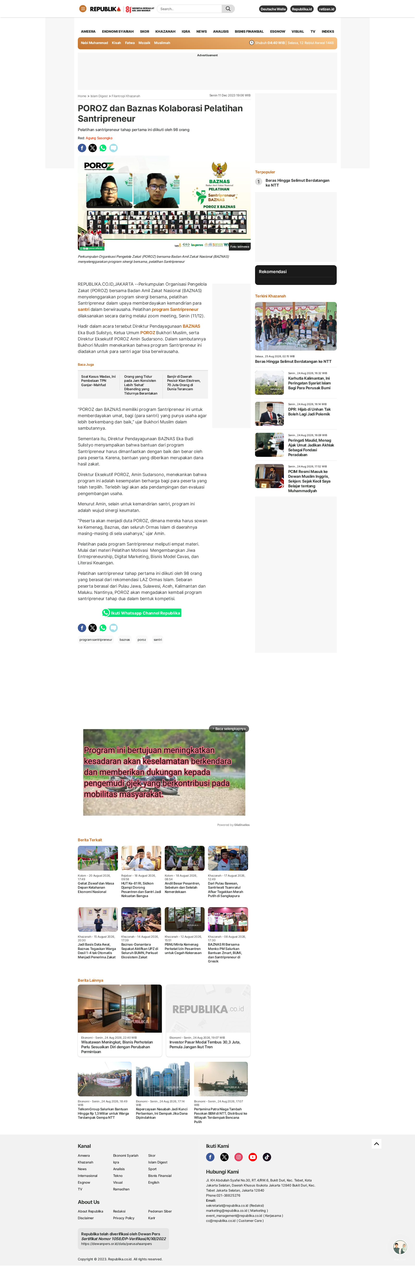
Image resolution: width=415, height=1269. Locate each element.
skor (144, 31)
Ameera (84, 1155)
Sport (152, 1169)
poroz (142, 639)
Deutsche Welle (273, 9)
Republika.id (302, 9)
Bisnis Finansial (249, 31)
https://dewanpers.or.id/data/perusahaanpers (116, 1244)
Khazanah (85, 1162)
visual (298, 31)
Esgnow (84, 1182)
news (201, 31)
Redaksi (119, 1211)
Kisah (116, 43)
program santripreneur (95, 639)
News (82, 1169)
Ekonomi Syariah (118, 31)
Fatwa (130, 43)
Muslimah (162, 43)
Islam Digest (99, 96)
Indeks (328, 31)
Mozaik (144, 43)
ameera (88, 31)
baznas (125, 639)
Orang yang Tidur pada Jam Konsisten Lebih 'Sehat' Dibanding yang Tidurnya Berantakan (141, 384)
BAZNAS (191, 326)
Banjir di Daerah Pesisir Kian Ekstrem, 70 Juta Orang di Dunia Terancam (184, 382)
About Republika (90, 1211)
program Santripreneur (174, 309)
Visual (117, 1182)
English (153, 1182)
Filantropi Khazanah (126, 96)
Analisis (119, 1169)
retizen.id (326, 9)
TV (313, 31)
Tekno (117, 1176)
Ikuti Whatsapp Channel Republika (145, 613)
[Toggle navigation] (83, 9)
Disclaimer (86, 1218)
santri (84, 309)
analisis (220, 31)
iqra (186, 31)
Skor (151, 1155)
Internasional (87, 1176)
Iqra (116, 1162)
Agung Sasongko (99, 138)
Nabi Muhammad (94, 43)
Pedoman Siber (159, 1211)
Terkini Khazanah (270, 296)
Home (82, 96)
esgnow (277, 31)
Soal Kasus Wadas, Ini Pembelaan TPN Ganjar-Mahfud (98, 380)
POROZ (147, 332)
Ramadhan (121, 1189)
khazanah (165, 31)
